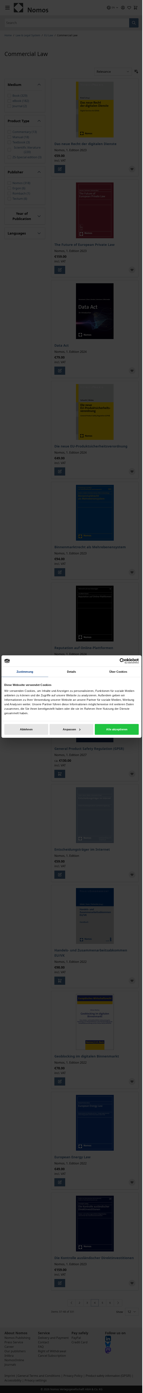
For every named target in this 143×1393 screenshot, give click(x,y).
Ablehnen (26, 729)
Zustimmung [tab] (25, 671)
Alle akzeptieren (116, 729)
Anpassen (69, 729)
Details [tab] (71, 671)
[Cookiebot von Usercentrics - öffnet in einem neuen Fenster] (122, 661)
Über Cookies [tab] (118, 671)
